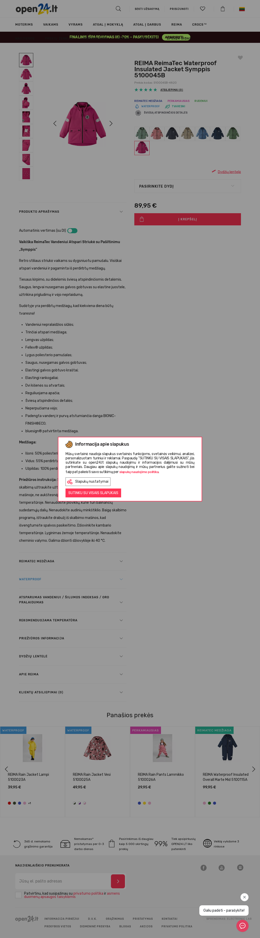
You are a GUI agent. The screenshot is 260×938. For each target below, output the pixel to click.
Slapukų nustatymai (91, 481)
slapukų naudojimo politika (139, 472)
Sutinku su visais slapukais (93, 493)
